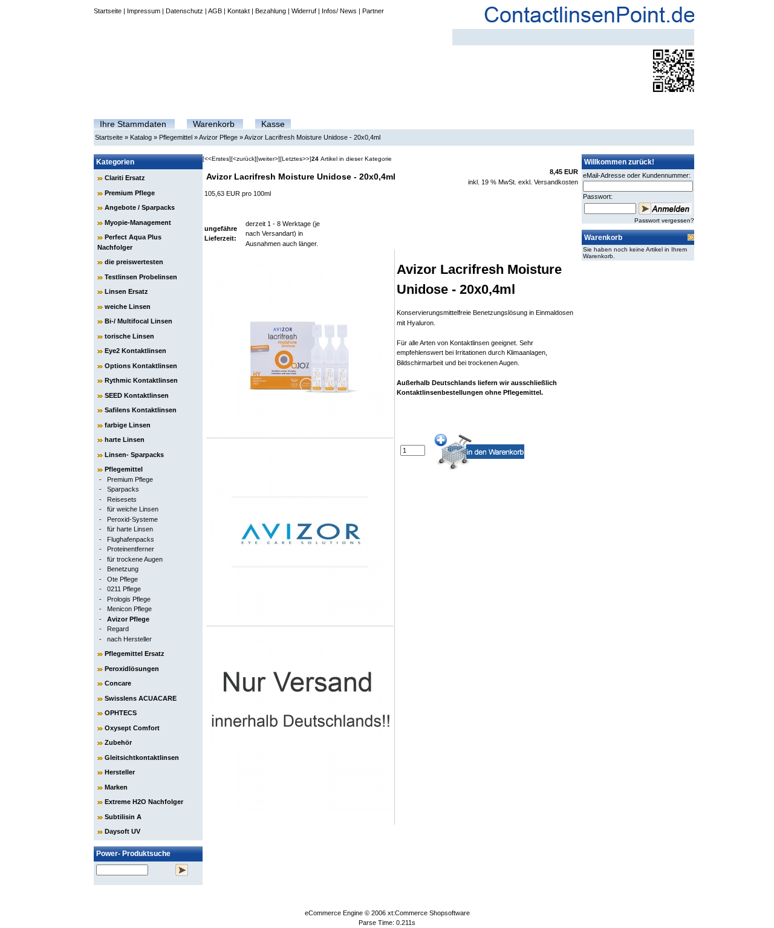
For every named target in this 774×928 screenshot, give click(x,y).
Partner (373, 11)
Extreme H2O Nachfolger (144, 801)
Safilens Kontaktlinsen (141, 410)
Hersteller (120, 772)
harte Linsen (125, 439)
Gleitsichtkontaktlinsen (142, 757)
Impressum (143, 11)
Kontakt (238, 11)
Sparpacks (123, 489)
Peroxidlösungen (132, 668)
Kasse (273, 124)
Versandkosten (556, 182)
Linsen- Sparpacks (134, 454)
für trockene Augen (135, 559)
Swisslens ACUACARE (141, 698)
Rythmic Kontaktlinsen (141, 380)
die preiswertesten (134, 261)
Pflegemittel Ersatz (134, 653)
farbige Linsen (128, 425)
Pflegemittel (175, 137)
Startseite (108, 11)
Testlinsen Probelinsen (141, 277)
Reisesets (122, 499)
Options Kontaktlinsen (141, 365)
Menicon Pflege (129, 608)
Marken (116, 787)
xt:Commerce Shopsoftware (429, 913)
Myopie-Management (138, 222)
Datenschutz (184, 11)
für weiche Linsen (132, 509)
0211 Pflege (124, 588)
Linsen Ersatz (126, 291)
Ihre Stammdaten (133, 124)
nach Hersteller (129, 639)
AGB (215, 11)
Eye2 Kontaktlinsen (135, 350)
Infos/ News (339, 11)
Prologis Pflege (129, 599)
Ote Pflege (122, 579)
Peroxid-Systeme (132, 519)
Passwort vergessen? (664, 220)
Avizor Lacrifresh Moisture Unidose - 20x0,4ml (312, 137)
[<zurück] (243, 158)
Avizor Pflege (218, 137)
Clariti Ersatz (125, 177)
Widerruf (303, 11)
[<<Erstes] (217, 158)
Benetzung (122, 569)
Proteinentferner (130, 549)
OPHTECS (121, 712)
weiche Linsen (128, 306)
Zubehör (118, 742)
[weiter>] (268, 158)
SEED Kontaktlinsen (137, 395)
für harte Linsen (130, 529)
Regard (118, 628)
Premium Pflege (130, 192)
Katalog (141, 137)
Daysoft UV (122, 831)
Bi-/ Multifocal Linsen (138, 321)
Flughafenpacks (130, 539)
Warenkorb (214, 124)
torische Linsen (129, 336)
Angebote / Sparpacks (140, 207)
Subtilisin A (123, 816)
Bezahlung (270, 11)
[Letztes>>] (295, 158)
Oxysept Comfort (132, 728)
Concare (118, 683)
